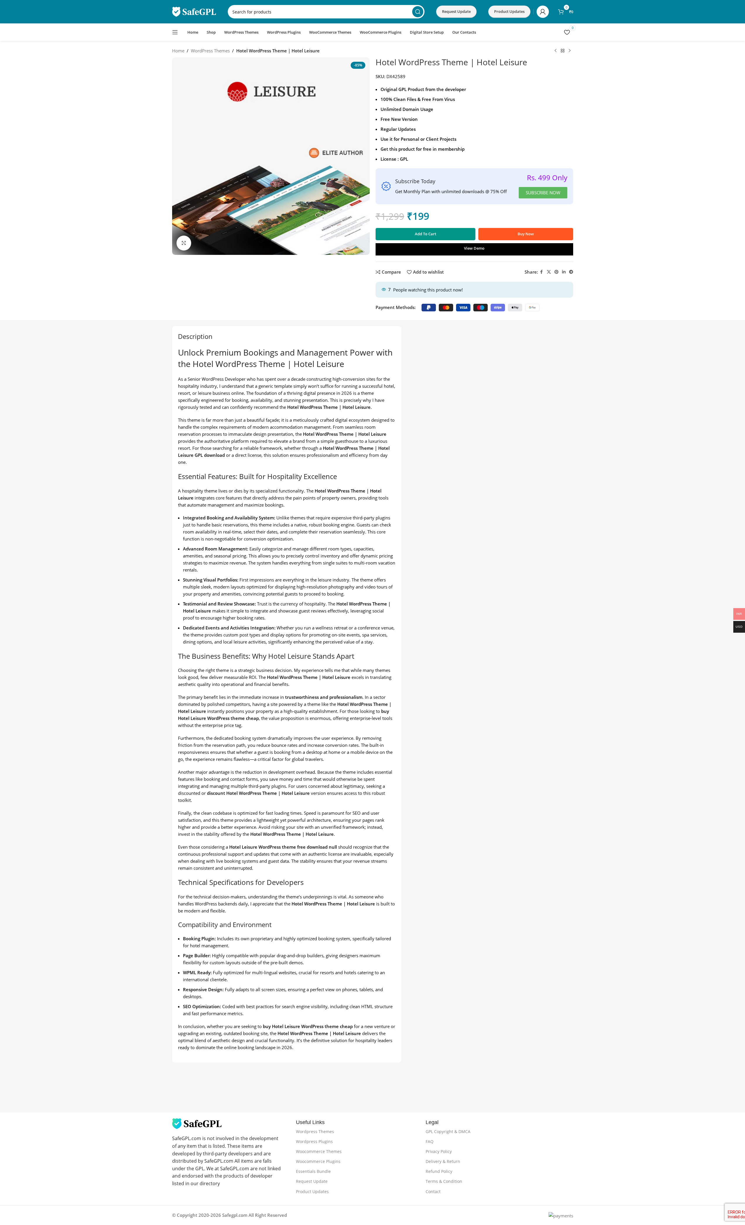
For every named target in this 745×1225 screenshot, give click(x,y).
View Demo (474, 248)
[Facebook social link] (541, 272)
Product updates (509, 11)
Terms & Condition (444, 1181)
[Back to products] (562, 50)
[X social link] (549, 272)
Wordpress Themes (315, 1131)
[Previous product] (555, 50)
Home (178, 51)
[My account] (543, 12)
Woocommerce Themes (319, 1151)
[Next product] (569, 50)
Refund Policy (439, 1171)
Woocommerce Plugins (318, 1161)
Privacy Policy (439, 1151)
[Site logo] (194, 11)
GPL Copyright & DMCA (448, 1131)
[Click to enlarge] (184, 243)
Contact (433, 1191)
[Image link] (197, 1123)
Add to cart (425, 233)
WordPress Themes (210, 51)
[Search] (417, 11)
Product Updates (312, 1191)
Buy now (526, 233)
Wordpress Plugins (314, 1141)
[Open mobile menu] (175, 32)
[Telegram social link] (571, 272)
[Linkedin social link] (563, 272)
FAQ (430, 1141)
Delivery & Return (443, 1161)
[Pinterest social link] (556, 272)
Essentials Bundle (313, 1171)
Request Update (456, 11)
